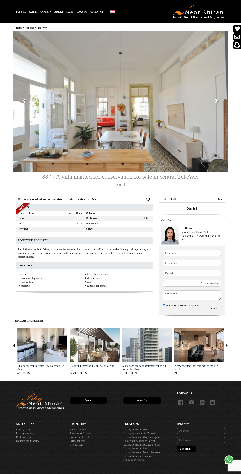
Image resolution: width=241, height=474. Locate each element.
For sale (29, 27)
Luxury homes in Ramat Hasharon (141, 452)
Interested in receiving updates (182, 305)
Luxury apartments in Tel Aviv (139, 433)
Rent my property (25, 437)
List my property (25, 433)
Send (214, 308)
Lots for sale (76, 444)
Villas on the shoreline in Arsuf (139, 441)
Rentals (33, 11)
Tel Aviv (42, 27)
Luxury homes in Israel (135, 429)
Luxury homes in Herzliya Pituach (141, 444)
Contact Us (96, 11)
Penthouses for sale (80, 437)
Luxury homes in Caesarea (137, 456)
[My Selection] (237, 29)
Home (19, 27)
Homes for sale (78, 429)
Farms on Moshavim (134, 459)
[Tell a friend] (237, 37)
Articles (58, 11)
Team (69, 11)
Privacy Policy (24, 429)
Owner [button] (44, 11)
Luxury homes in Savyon (136, 448)
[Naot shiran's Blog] (40, 400)
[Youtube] (193, 402)
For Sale (21, 11)
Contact (89, 400)
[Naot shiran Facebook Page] (182, 402)
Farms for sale (77, 441)
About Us (81, 11)
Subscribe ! (186, 448)
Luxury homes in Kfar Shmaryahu (141, 437)
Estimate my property (27, 441)
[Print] (237, 45)
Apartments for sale (80, 433)
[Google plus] (204, 402)
